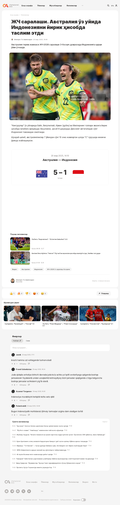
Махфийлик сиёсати (30, 500)
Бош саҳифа (27, 5)
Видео (14, 269)
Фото (94, 482)
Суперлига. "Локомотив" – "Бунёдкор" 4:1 (96, 324)
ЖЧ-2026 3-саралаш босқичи (58, 269)
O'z (112, 6)
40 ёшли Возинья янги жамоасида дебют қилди (34, 454)
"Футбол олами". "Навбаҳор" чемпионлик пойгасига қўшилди (39, 430)
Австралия (26, 269)
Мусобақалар (55, 5)
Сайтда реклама (65, 500)
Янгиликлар (72, 5)
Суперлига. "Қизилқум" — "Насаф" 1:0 (19, 324)
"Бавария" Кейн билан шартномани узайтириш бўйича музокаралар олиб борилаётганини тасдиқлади (55, 459)
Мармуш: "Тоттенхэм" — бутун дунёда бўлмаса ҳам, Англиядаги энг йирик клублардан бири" (51, 446)
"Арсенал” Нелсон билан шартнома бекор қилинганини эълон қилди (42, 426)
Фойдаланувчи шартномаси (48, 500)
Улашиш (105, 293)
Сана (28, 341)
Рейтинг (16, 341)
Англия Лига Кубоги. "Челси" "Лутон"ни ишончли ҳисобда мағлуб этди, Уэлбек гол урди (66, 253)
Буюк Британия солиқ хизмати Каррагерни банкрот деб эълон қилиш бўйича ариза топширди (51, 441)
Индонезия (38, 269)
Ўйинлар (41, 5)
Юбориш (23, 364)
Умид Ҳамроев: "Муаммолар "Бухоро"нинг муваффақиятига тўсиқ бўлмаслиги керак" (48, 463)
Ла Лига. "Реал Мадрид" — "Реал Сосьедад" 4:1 (60, 325)
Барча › (105, 422)
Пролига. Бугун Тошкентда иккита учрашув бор (34, 467)
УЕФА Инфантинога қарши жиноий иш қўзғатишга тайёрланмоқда (41, 450)
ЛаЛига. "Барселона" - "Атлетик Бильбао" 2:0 (49, 239)
